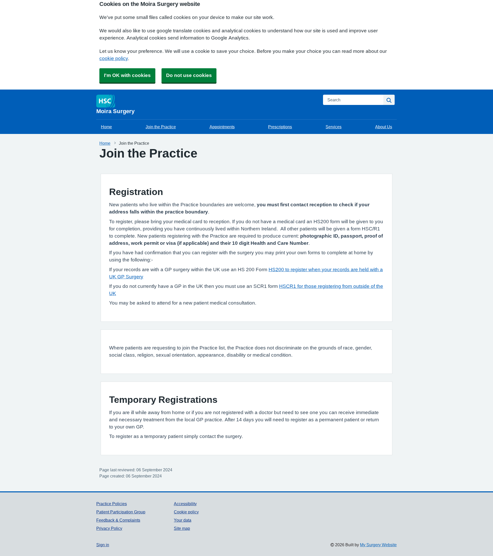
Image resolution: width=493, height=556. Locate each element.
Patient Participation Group (120, 512)
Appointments (222, 127)
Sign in (102, 545)
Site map (182, 528)
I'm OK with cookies (127, 75)
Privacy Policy (109, 528)
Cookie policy (186, 512)
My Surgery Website (378, 545)
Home (106, 127)
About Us (383, 127)
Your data (182, 520)
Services (334, 127)
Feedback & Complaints (118, 520)
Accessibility (185, 504)
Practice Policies (111, 504)
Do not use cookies (189, 75)
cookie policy (113, 58)
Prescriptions (280, 127)
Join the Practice (161, 127)
